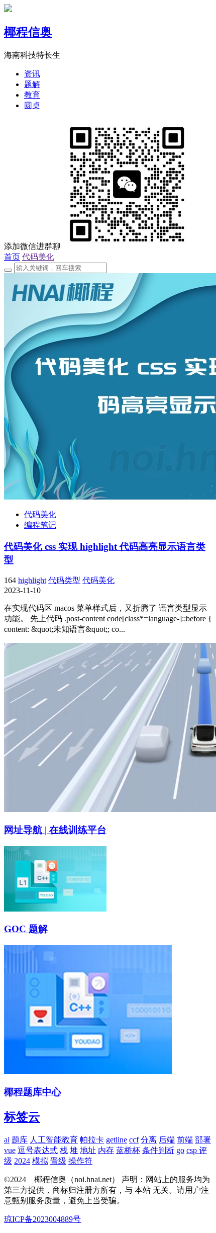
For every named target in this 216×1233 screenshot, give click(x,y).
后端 (167, 1139)
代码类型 (64, 580)
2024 (22, 1161)
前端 (185, 1139)
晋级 (58, 1161)
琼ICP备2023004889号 (42, 1219)
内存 (106, 1150)
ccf (134, 1139)
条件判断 (158, 1150)
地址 (88, 1150)
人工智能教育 (54, 1139)
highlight (32, 580)
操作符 (80, 1161)
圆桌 (32, 105)
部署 (203, 1139)
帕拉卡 (92, 1139)
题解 (32, 84)
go (180, 1150)
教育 (32, 95)
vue (10, 1150)
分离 (149, 1139)
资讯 (32, 73)
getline (116, 1139)
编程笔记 (40, 525)
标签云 (22, 1116)
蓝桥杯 (128, 1150)
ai (7, 1139)
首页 (12, 257)
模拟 (40, 1161)
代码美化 (38, 257)
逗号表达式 (38, 1150)
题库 (20, 1139)
